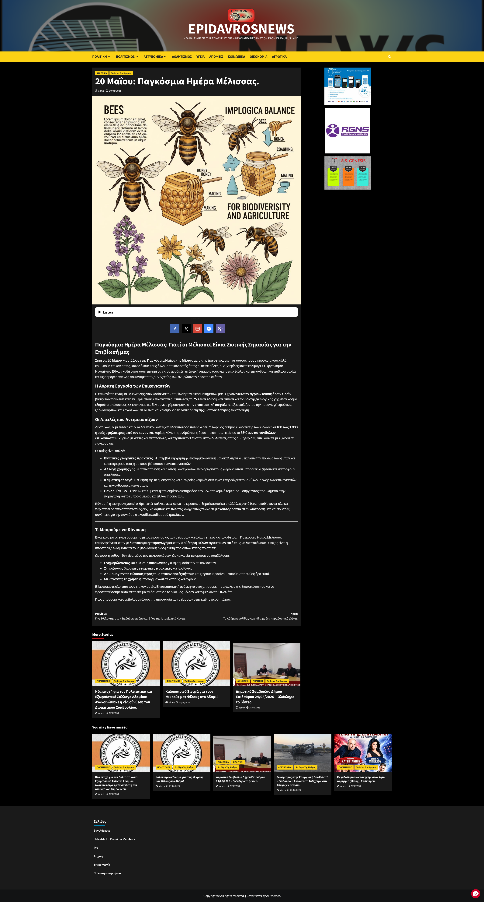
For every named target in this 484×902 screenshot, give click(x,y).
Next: (260, 616)
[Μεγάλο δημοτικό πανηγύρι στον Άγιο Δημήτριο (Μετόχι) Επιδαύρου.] (363, 753)
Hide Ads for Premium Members (114, 839)
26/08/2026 (254, 707)
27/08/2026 (114, 713)
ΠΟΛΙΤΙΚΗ (99, 56)
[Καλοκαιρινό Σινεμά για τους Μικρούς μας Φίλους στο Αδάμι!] (196, 663)
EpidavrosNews (241, 29)
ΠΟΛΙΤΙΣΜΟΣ (125, 56)
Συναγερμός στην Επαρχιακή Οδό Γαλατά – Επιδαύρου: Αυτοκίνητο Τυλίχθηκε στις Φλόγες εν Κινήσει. (302, 781)
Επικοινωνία (102, 864)
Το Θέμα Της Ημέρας (121, 73)
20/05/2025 (115, 90)
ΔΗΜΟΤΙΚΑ (242, 681)
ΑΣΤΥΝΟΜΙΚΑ (153, 56)
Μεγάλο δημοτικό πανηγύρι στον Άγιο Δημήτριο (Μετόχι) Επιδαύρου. (361, 779)
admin (101, 90)
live (96, 847)
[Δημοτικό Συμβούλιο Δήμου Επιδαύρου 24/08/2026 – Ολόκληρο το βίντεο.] (266, 663)
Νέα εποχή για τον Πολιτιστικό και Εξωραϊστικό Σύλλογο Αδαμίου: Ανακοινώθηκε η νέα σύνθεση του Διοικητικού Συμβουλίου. (123, 699)
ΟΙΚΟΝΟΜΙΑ (258, 56)
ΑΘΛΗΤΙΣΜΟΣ (182, 56)
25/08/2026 (295, 790)
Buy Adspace (102, 830)
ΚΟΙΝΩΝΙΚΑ (236, 56)
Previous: (140, 616)
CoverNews (254, 895)
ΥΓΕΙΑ (200, 56)
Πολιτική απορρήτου (107, 873)
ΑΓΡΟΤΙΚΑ (279, 56)
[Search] (389, 56)
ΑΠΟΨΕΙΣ (216, 56)
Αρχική (98, 856)
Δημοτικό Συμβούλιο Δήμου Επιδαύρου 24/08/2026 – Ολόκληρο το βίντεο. (265, 697)
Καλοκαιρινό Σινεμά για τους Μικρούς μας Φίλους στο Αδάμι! (191, 694)
